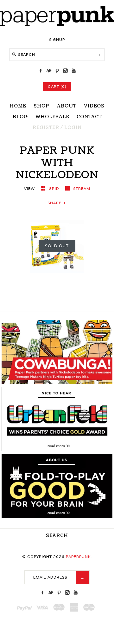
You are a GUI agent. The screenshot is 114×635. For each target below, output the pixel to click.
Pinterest (57, 70)
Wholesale (52, 117)
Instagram (65, 70)
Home (18, 106)
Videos (94, 106)
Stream (81, 188)
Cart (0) (57, 86)
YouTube (73, 70)
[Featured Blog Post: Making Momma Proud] (57, 449)
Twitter (48, 70)
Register (46, 128)
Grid (54, 188)
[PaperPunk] (57, 24)
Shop (41, 106)
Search (57, 536)
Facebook (40, 70)
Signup (57, 39)
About (66, 106)
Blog (20, 117)
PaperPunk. (79, 556)
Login (73, 128)
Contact (89, 117)
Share (57, 202)
